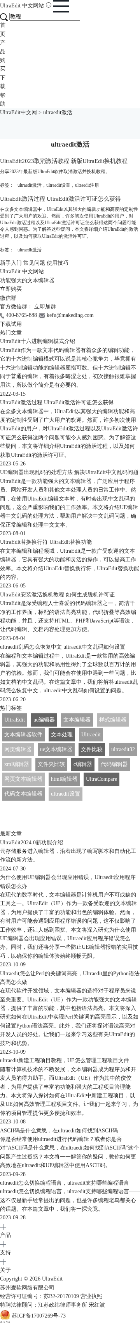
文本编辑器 (77, 720)
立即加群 (45, 307)
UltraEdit (22, 6)
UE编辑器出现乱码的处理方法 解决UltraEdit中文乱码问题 (69, 472)
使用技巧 (57, 263)
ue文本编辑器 (56, 749)
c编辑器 (83, 764)
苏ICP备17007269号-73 (39, 1316)
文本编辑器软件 (23, 735)
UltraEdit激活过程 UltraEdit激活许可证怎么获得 (60, 198)
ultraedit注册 (87, 185)
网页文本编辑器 (23, 779)
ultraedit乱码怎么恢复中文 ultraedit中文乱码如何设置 (62, 647)
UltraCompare (101, 779)
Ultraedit (91, 735)
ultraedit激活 (30, 185)
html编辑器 (64, 779)
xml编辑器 (16, 764)
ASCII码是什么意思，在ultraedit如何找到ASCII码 (59, 1131)
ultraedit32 (123, 749)
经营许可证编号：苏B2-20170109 (39, 1296)
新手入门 (11, 263)
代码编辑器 (114, 764)
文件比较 (92, 749)
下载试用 (11, 324)
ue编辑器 (44, 720)
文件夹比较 (51, 764)
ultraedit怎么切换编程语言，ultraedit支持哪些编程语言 (64, 1183)
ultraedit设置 (58, 185)
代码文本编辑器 (23, 794)
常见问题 (34, 263)
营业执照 (91, 1296)
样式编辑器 (112, 720)
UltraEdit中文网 (18, 112)
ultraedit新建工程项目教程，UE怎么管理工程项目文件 (64, 1060)
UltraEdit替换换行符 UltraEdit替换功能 (46, 542)
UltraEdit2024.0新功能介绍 (31, 842)
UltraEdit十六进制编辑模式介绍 (37, 341)
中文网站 (33, 6)
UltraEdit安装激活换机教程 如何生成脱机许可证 (57, 595)
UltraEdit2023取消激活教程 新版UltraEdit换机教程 (64, 160)
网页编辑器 (18, 749)
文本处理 (62, 735)
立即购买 (11, 289)
